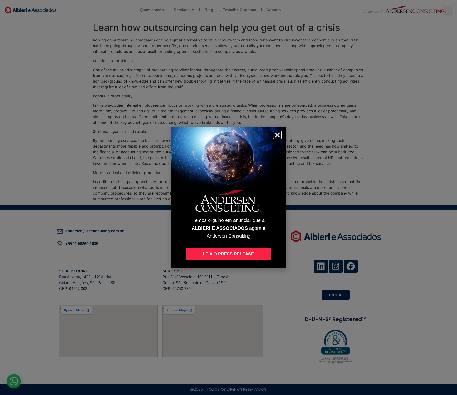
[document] (228, 197)
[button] (277, 134)
